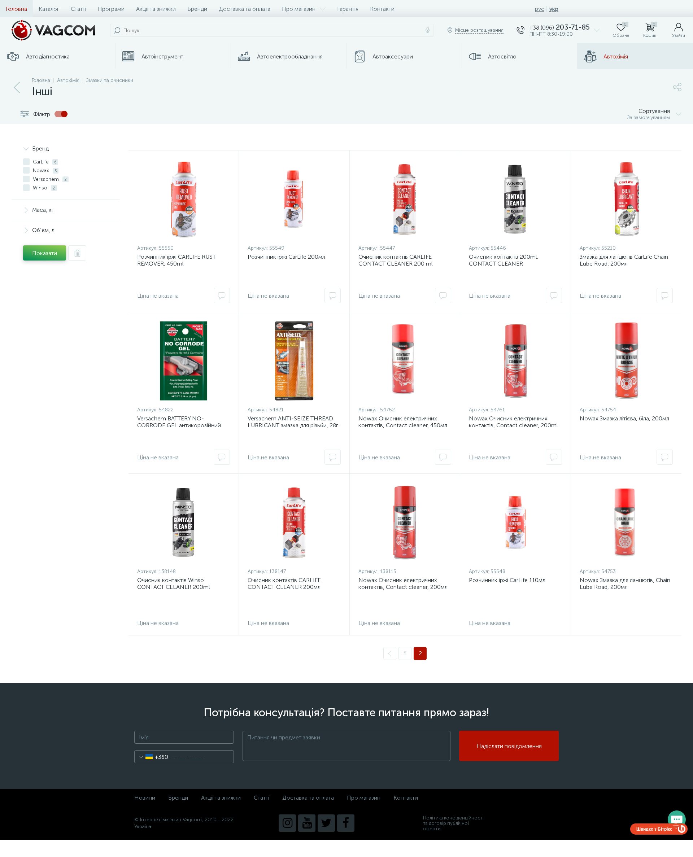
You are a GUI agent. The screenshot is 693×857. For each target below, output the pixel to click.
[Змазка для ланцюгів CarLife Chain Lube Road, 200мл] (626, 199)
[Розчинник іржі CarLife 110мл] (515, 522)
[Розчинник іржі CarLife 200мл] (294, 199)
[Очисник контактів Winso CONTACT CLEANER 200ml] (183, 522)
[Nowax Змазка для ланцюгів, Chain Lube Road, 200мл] (626, 522)
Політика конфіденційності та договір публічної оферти (453, 823)
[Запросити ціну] (222, 295)
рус (539, 8)
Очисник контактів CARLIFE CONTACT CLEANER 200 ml (395, 260)
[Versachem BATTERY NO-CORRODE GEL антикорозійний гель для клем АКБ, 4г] (183, 361)
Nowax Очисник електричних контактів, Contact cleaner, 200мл (403, 583)
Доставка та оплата (244, 8)
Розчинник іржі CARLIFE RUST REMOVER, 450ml (176, 260)
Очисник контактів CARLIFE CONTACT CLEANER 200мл (284, 583)
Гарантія (347, 8)
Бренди (197, 8)
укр (553, 8)
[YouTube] (306, 823)
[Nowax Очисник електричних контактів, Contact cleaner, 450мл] (404, 361)
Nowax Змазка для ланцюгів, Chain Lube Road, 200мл (625, 583)
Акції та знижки (156, 8)
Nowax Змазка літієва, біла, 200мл (624, 418)
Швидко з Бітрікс (654, 829)
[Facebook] (345, 823)
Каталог (49, 8)
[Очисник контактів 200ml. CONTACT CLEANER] (515, 199)
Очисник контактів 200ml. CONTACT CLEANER (503, 260)
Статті (78, 8)
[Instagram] (287, 823)
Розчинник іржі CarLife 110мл (507, 580)
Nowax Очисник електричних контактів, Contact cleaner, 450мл (402, 422)
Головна (16, 8)
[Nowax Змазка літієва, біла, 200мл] (626, 361)
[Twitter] (326, 823)
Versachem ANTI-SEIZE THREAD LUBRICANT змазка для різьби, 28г (293, 422)
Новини (144, 797)
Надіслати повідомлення (509, 746)
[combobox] (151, 757)
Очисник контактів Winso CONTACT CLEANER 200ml (173, 583)
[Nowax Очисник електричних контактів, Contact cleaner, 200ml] (515, 361)
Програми (111, 8)
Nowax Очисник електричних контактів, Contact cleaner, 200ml (513, 422)
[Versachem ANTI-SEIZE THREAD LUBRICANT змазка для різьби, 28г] (294, 361)
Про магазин (298, 8)
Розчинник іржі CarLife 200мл (286, 256)
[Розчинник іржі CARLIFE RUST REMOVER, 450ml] (183, 199)
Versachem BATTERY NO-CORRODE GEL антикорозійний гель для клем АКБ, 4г (179, 425)
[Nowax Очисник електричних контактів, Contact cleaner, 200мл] (404, 522)
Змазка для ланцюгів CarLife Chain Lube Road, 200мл (624, 260)
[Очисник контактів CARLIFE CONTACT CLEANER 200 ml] (404, 199)
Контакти (382, 8)
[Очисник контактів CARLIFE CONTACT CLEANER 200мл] (294, 522)
